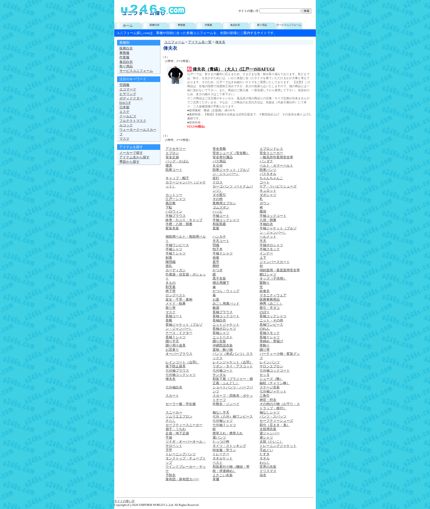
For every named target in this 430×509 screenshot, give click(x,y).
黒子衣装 (219, 278)
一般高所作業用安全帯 (276, 157)
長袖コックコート (226, 316)
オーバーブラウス (179, 354)
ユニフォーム (174, 42)
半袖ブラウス (176, 216)
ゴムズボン (221, 207)
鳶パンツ (219, 437)
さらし (171, 421)
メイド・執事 (176, 303)
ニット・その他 (271, 320)
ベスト (218, 462)
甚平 (216, 262)
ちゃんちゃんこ (271, 178)
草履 (216, 479)
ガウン (265, 203)
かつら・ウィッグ (226, 291)
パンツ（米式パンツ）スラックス (233, 356)
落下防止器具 (176, 366)
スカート (172, 395)
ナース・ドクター (179, 333)
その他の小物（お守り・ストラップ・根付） (280, 406)
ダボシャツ (268, 195)
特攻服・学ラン (224, 450)
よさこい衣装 (223, 475)
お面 (216, 299)
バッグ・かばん (177, 161)
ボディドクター (131, 98)
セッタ (265, 375)
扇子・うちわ (176, 429)
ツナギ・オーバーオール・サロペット (186, 444)
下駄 (169, 207)
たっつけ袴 (221, 441)
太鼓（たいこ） (271, 441)
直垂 (216, 228)
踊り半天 (172, 341)
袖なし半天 (221, 412)
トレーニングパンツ (181, 454)
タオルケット (223, 458)
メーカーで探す (131, 153)
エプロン (172, 153)
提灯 (216, 178)
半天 (263, 241)
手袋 (169, 437)
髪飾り (265, 283)
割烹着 (171, 287)
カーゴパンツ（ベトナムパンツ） (233, 188)
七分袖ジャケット (273, 391)
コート (265, 182)
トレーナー (221, 454)
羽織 (216, 245)
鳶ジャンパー (270, 433)
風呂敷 (171, 203)
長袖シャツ (221, 333)
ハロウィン (174, 211)
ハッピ (218, 211)
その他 (218, 199)
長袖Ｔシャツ (176, 337)
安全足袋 (172, 157)
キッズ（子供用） (273, 278)
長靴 (169, 320)
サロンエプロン (271, 366)
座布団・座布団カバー (182, 479)
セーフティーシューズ (276, 421)
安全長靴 (219, 149)
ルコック (126, 125)
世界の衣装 (268, 466)
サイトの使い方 (248, 11)
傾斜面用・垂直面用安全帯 (280, 270)
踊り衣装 (219, 341)
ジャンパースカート (275, 262)
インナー (266, 253)
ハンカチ (219, 236)
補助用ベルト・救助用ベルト (186, 239)
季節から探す (129, 162)
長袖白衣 (219, 320)
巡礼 (169, 266)
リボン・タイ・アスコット (233, 366)
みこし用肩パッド (226, 303)
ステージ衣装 (270, 387)
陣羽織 (171, 262)
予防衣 (171, 475)
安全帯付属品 (223, 157)
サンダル (219, 375)
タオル (265, 458)
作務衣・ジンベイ (226, 404)
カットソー (174, 195)
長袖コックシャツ (273, 316)
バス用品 (219, 161)
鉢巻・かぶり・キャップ (184, 220)
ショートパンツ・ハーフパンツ (233, 389)
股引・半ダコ (270, 308)
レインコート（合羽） (182, 362)
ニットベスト (223, 337)
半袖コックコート (273, 216)
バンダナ (266, 161)
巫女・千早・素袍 (179, 299)
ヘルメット (268, 236)
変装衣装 (172, 228)
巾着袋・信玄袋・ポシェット (186, 276)
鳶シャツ (266, 437)
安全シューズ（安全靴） (231, 153)
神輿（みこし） (271, 303)
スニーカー (174, 412)
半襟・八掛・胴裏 (179, 224)
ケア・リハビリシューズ (278, 186)
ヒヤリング (127, 94)
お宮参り (172, 350)
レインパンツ (270, 362)
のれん (265, 328)
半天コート (221, 241)
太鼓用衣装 (268, 429)
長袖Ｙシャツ (270, 337)
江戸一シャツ (176, 199)
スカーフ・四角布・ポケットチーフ (233, 398)
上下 (263, 257)
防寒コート (174, 170)
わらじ (265, 462)
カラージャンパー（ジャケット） (186, 184)
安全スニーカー (271, 153)
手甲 (169, 450)
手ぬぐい (266, 450)
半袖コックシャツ (226, 220)
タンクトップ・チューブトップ (186, 460)
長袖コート (174, 316)
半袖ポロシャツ (271, 245)
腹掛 (263, 211)
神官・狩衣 (268, 400)
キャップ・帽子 (177, 178)
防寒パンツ (268, 170)
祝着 (216, 257)
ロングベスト (176, 295)
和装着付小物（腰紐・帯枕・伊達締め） (231, 469)
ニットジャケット (226, 324)
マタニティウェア (273, 295)
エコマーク (127, 89)
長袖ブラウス (223, 312)
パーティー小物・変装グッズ (280, 356)
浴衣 (263, 475)
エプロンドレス (271, 149)
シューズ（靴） (271, 379)
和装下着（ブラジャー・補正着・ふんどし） (233, 381)
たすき (265, 454)
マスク (124, 138)
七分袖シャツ (223, 421)
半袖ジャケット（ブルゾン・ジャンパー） (278, 230)
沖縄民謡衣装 (223, 345)
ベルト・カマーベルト (276, 165)
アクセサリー (176, 149)
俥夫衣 (220, 42)
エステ (124, 112)
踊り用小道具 (176, 345)
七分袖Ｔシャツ (224, 425)
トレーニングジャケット (278, 446)
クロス (218, 182)
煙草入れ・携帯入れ (228, 433)
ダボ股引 (219, 195)
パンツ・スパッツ (273, 416)
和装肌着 (219, 224)
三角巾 (265, 395)
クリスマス (268, 471)
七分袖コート (223, 370)
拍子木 (218, 249)
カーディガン (176, 270)
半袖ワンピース (177, 245)
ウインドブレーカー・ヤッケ (186, 469)
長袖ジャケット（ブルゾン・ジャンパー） (184, 327)
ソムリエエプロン (179, 416)
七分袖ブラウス (177, 370)
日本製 (124, 107)
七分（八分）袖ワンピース (233, 416)
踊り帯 (265, 350)
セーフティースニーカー (184, 425)
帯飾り (265, 345)
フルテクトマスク (132, 121)
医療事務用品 (270, 299)
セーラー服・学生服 (181, 404)
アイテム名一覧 (200, 42)
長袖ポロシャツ (224, 328)
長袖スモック (270, 333)
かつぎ (218, 270)
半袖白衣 (266, 224)
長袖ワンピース (271, 324)
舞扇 (216, 308)
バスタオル (268, 174)
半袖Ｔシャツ (176, 253)
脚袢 (216, 266)
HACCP (125, 103)
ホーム (128, 25)
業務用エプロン (224, 203)
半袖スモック (270, 249)
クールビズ (127, 116)
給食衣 (265, 291)
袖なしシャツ (270, 412)
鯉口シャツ (268, 274)
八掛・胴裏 (268, 220)
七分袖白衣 (174, 387)
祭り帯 (171, 308)
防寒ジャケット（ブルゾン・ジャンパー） (231, 172)
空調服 (124, 85)
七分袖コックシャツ (181, 375)
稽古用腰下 (221, 283)
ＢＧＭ (218, 165)
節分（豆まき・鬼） (275, 425)
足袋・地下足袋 (177, 433)
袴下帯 (171, 291)
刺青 (169, 257)
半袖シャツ (174, 249)
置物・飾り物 (223, 350)
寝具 (169, 165)
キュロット (268, 190)
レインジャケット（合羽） (233, 362)
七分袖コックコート (275, 370)
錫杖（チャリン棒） (275, 383)
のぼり (265, 312)
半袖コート (221, 216)
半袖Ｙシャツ (223, 253)
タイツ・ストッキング (229, 446)
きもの (171, 283)
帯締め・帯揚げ (271, 341)
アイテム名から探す (134, 157)
